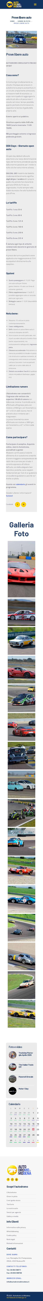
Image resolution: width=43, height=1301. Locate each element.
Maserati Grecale (26, 1077)
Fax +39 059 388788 (14, 1273)
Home (12, 21)
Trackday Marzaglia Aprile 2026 (26, 1054)
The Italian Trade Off (26, 1066)
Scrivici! (9, 495)
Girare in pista (24, 21)
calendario (20, 484)
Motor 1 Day (23, 1089)
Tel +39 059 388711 (14, 1270)
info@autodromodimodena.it (18, 1282)
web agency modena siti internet (16, 1297)
